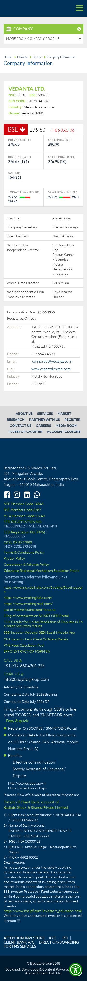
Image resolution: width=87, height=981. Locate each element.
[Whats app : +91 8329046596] (36, 494)
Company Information (61, 57)
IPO (65, 938)
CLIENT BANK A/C (19, 942)
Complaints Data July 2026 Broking (30, 694)
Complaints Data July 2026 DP (27, 701)
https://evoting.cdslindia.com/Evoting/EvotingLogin (43, 590)
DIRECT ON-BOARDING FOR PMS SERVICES (41, 944)
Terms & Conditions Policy (24, 552)
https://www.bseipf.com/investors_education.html (43, 911)
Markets (22, 57)
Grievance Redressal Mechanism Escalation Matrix (41, 571)
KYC (52, 938)
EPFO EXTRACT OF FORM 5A (27, 651)
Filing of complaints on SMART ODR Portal (36, 616)
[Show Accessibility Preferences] (75, 969)
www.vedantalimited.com (51, 369)
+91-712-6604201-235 (24, 666)
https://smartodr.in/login (27, 788)
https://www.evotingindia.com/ (28, 598)
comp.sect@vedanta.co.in (52, 361)
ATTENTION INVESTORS (24, 938)
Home (8, 57)
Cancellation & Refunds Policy (26, 565)
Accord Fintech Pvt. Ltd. (43, 973)
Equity (37, 57)
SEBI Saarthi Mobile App (57, 633)
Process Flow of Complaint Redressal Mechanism (41, 795)
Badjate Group (26, 8)
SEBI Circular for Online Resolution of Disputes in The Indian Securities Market (43, 624)
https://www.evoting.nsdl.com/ (28, 604)
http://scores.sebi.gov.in (27, 783)
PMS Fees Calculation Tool (24, 645)
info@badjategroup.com (26, 679)
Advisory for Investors (21, 687)
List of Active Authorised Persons (29, 610)
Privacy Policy (14, 559)
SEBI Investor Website (20, 633)
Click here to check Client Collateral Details (36, 639)
